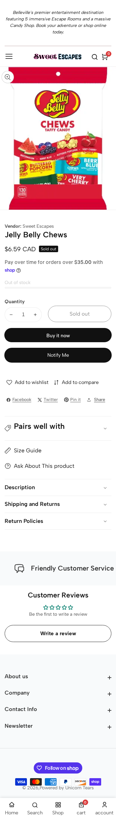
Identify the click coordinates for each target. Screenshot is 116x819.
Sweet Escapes (38, 226)
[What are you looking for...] (95, 57)
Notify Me (58, 355)
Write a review (58, 633)
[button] (58, 428)
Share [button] (99, 399)
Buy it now (58, 335)
